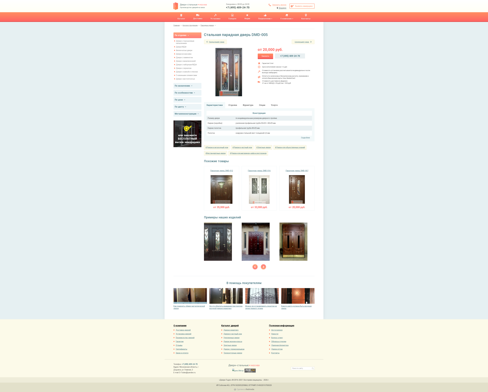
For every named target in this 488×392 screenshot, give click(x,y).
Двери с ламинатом (184, 57)
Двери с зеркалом (183, 68)
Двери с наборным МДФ (186, 65)
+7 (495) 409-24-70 (237, 7)
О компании (179, 326)
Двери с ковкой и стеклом (187, 72)
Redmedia (250, 389)
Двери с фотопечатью (185, 79)
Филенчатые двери (184, 50)
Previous (255, 267)
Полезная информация (281, 326)
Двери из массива (183, 54)
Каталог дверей (230, 326)
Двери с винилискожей (186, 61)
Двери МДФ (181, 47)
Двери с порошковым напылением (185, 42)
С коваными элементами (186, 75)
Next (263, 267)
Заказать (265, 56)
